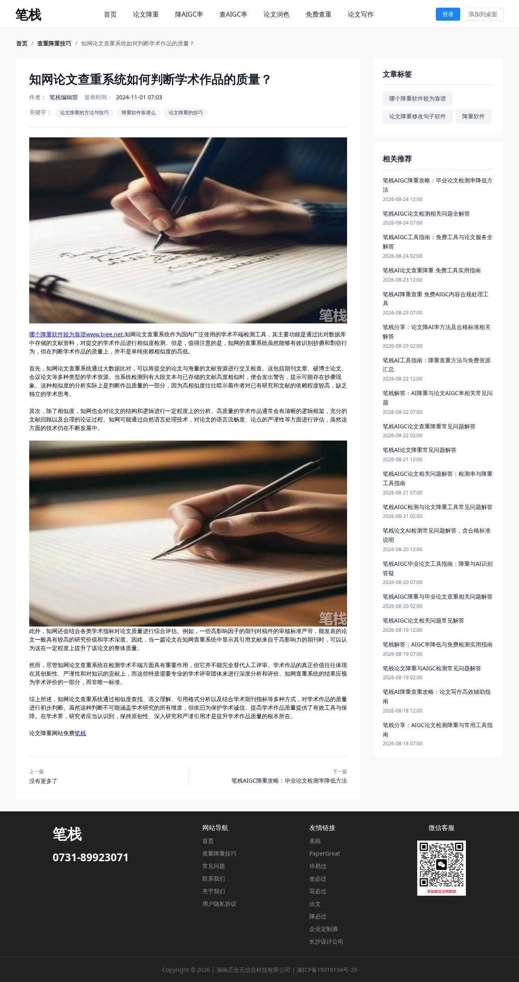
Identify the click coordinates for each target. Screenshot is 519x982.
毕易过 (317, 866)
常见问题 (213, 866)
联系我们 (213, 878)
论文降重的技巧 (186, 112)
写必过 (317, 891)
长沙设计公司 (326, 941)
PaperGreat (324, 853)
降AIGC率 (189, 14)
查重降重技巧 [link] (54, 43)
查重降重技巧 (219, 853)
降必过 (317, 916)
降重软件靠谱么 (139, 112)
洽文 (315, 903)
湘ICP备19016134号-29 (327, 969)
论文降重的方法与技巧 (84, 112)
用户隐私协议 (219, 903)
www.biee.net (104, 334)
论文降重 (146, 14)
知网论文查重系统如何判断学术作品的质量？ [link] (138, 43)
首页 (110, 14)
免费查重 (319, 14)
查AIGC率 (233, 14)
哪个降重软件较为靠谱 (57, 334)
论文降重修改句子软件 (417, 116)
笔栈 (80, 733)
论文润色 (277, 14)
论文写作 (361, 14)
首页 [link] (22, 43)
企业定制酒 (323, 929)
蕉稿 (315, 841)
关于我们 (213, 891)
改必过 (317, 878)
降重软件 (473, 116)
